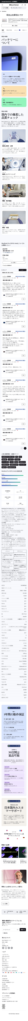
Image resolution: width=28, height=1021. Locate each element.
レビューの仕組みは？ (8, 265)
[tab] (3, 30)
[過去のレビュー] (21, 448)
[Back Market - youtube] (6, 948)
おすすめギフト (5, 963)
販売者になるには (5, 987)
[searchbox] (19, 7)
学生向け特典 (5, 985)
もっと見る (5, 347)
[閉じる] (26, 1)
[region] (14, 856)
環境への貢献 (5, 942)
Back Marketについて (6, 940)
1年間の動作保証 (5, 980)
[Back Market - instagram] (3, 948)
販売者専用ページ (5, 989)
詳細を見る (14, 82)
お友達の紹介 (5, 978)
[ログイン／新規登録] (22, 5)
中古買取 (4, 984)
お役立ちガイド (5, 961)
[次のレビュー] (25, 448)
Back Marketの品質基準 (16, 580)
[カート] (25, 5)
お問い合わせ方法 (5, 956)
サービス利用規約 (5, 995)
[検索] (12, 8)
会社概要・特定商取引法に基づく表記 (10, 1001)
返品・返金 (4, 959)
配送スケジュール (5, 958)
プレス (3, 943)
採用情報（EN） (5, 945)
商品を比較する (5, 965)
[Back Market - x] (12, 948)
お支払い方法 (5, 969)
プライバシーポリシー (6, 997)
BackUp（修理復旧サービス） (8, 982)
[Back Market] (14, 4)
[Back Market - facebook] (9, 948)
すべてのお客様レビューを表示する (9, 967)
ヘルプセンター (5, 954)
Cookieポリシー (5, 999)
